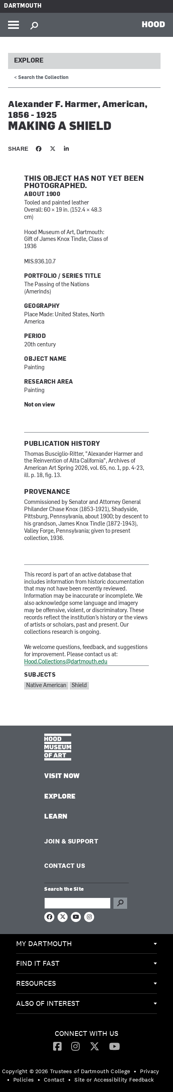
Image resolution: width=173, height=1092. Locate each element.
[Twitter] (94, 1046)
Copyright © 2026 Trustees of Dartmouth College (66, 1071)
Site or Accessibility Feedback (114, 1079)
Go (120, 903)
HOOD (153, 24)
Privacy (149, 1071)
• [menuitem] (135, 1071)
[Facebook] (57, 1046)
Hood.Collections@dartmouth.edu (65, 662)
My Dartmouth (44, 943)
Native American (46, 686)
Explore (28, 61)
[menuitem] (86, 944)
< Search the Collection (41, 77)
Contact (54, 1079)
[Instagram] (75, 1046)
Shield (79, 686)
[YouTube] (114, 1046)
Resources (36, 983)
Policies (23, 1079)
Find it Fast (38, 963)
